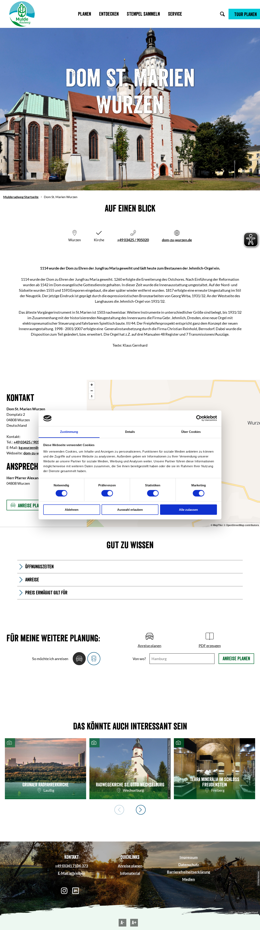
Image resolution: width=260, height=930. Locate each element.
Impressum (189, 857)
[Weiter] (141, 810)
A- (122, 922)
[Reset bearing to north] (92, 397)
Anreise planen (236, 658)
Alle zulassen (188, 509)
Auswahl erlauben (130, 509)
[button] (244, 14)
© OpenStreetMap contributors (241, 525)
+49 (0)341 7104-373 (71, 865)
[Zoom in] (92, 385)
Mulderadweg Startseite (21, 197)
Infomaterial (130, 873)
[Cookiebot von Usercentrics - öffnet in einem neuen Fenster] (199, 418)
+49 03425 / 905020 (133, 240)
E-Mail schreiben (71, 873)
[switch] (107, 493)
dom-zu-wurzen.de (177, 240)
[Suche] (222, 14)
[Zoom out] (92, 391)
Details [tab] (130, 431)
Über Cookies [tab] (191, 431)
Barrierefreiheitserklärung (188, 872)
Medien (188, 879)
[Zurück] (119, 810)
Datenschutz (188, 864)
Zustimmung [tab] (69, 431)
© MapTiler (217, 525)
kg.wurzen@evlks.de (35, 447)
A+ (134, 922)
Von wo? (139, 658)
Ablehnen (71, 509)
